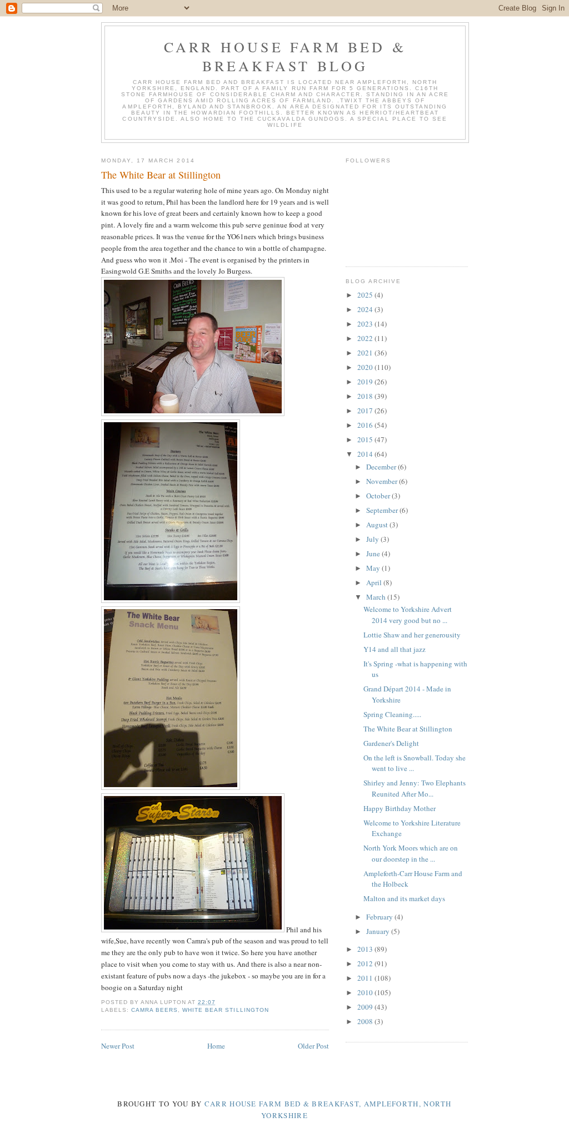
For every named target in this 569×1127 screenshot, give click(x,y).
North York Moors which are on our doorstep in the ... (410, 853)
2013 (366, 949)
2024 (366, 309)
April (374, 582)
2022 (366, 338)
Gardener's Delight (391, 743)
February (380, 917)
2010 (366, 992)
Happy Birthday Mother (399, 808)
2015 (366, 439)
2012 (366, 963)
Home (216, 1046)
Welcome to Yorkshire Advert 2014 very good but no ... (407, 614)
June (374, 553)
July (373, 539)
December (382, 467)
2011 (366, 978)
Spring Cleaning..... (392, 714)
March (376, 597)
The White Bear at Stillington (407, 729)
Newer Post (117, 1046)
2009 (366, 1007)
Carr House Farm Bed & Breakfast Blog (285, 56)
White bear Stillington (225, 1010)
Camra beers (154, 1010)
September (383, 510)
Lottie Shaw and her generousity (412, 635)
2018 (366, 396)
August (378, 525)
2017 (366, 411)
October (379, 496)
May (374, 568)
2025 (366, 295)
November (382, 481)
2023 (366, 324)
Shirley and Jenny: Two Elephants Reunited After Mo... (414, 788)
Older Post (313, 1046)
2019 (366, 382)
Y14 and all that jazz (394, 649)
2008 (366, 1021)
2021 (366, 353)
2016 (366, 425)
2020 (366, 367)
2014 (366, 454)
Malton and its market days (404, 898)
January (378, 931)
